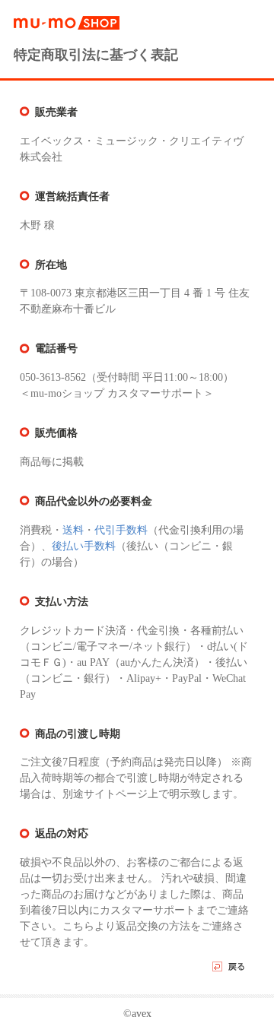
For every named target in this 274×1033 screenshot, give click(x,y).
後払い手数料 (84, 546)
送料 (73, 530)
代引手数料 (121, 530)
